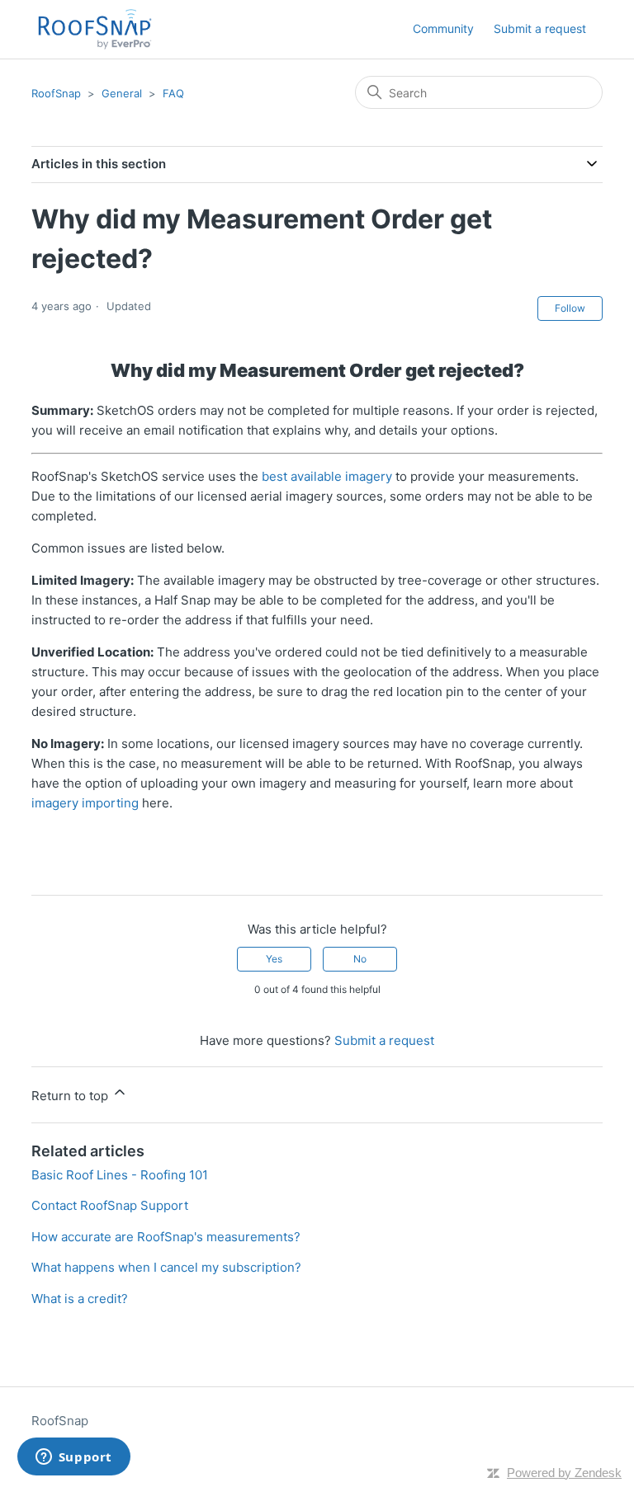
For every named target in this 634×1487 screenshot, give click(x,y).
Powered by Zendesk (564, 1473)
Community (443, 28)
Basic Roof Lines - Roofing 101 (119, 1175)
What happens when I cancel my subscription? (166, 1267)
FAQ (173, 93)
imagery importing (85, 803)
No (360, 959)
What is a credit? (79, 1298)
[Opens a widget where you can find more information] (73, 1458)
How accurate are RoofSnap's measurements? (165, 1237)
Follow (570, 308)
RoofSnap (56, 93)
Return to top (71, 1095)
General (122, 93)
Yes (274, 959)
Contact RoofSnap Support (109, 1205)
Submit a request (540, 28)
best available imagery (327, 476)
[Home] (94, 29)
